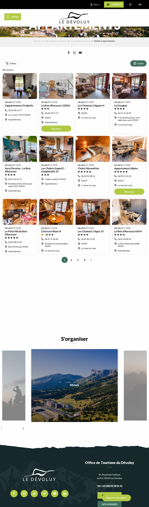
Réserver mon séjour (116, 498)
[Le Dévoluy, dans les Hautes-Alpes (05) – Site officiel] (74, 18)
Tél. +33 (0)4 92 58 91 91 (109, 486)
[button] (130, 4)
